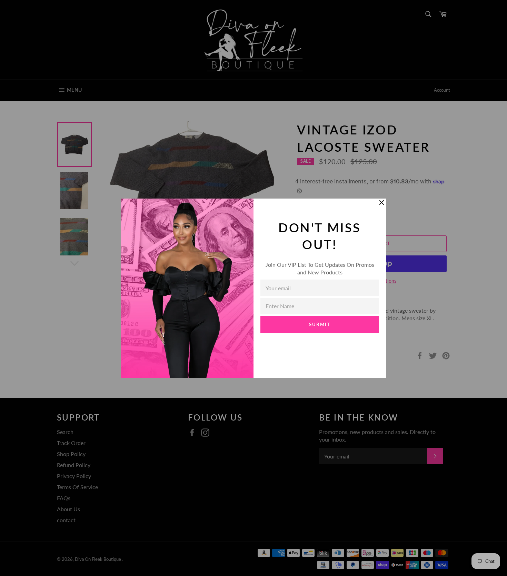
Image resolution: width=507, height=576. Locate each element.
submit (319, 324)
